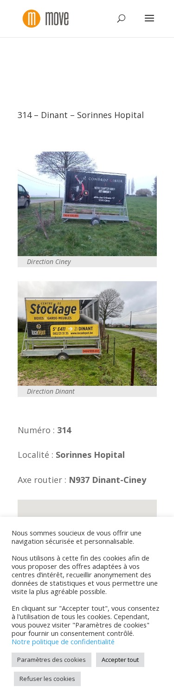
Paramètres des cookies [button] (51, 659)
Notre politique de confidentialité (63, 641)
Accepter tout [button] (120, 659)
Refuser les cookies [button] (47, 678)
